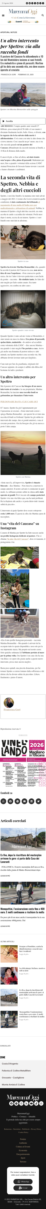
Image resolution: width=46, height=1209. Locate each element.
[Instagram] (32, 3)
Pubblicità (25, 1129)
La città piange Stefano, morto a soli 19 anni (32, 969)
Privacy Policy (36, 1129)
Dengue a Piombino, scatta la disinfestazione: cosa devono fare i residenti (31, 948)
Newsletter (17, 1129)
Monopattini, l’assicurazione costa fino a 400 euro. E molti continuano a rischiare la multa (23, 910)
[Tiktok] (40, 3)
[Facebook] (27, 3)
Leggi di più (5, 876)
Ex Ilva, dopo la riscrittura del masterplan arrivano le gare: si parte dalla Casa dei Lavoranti (21, 858)
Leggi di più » (24, 954)
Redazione (8, 1129)
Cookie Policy (23, 1132)
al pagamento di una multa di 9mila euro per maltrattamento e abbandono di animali (20, 205)
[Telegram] (30, 3)
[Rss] (35, 3)
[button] (3, 15)
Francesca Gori (12, 709)
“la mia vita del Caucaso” (17, 538)
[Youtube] (38, 3)
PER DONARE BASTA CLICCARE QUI (19, 401)
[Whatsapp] (43, 3)
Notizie (13, 32)
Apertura (4, 32)
